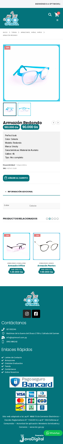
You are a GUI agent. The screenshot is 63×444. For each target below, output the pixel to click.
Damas (51, 263)
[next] (58, 123)
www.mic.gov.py (37, 427)
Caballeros (21, 263)
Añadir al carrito (18, 178)
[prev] (54, 123)
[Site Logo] (11, 18)
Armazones (11, 263)
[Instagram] (27, 314)
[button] (50, 14)
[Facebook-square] (36, 314)
